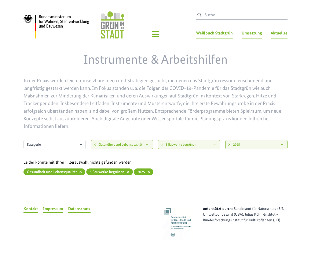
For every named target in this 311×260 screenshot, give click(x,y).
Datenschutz (79, 208)
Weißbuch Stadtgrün (214, 33)
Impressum (53, 208)
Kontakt (30, 208)
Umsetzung (252, 33)
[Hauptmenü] (155, 34)
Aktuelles (279, 33)
